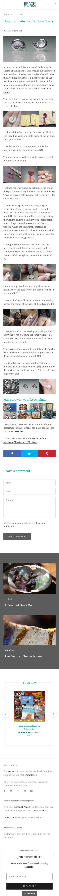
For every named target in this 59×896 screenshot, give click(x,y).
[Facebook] (4, 790)
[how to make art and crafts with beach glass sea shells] (29, 411)
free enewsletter (28, 774)
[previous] (5, 714)
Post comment (17, 536)
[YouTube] (31, 790)
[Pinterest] (25, 790)
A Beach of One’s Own (19, 605)
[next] (53, 714)
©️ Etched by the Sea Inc (29, 850)
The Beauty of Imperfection (23, 656)
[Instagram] (18, 790)
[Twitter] (11, 790)
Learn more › (39, 810)
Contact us (8, 771)
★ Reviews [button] (29, 893)
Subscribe (29, 886)
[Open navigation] (4, 5)
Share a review (11, 817)
